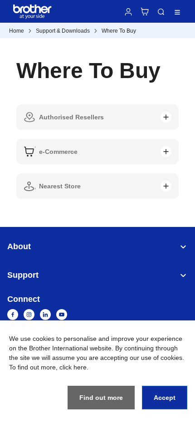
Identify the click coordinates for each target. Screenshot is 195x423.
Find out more (101, 397)
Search (161, 11)
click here (73, 367)
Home (16, 31)
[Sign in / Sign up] (128, 11)
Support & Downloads (63, 31)
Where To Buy (119, 31)
